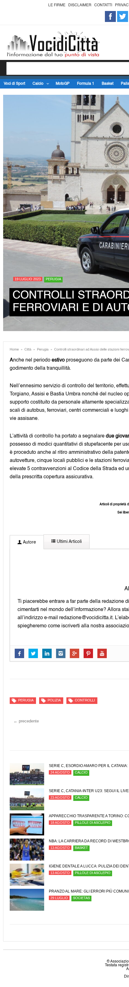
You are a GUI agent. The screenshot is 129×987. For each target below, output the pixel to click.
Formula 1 (85, 84)
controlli (85, 700)
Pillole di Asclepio (93, 823)
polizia (54, 700)
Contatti (103, 5)
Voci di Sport (14, 84)
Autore (29, 542)
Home (14, 349)
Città (27, 349)
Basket (107, 84)
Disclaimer (79, 5)
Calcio (36, 84)
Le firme (56, 5)
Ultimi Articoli (68, 541)
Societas (81, 898)
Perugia (53, 279)
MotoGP (63, 84)
